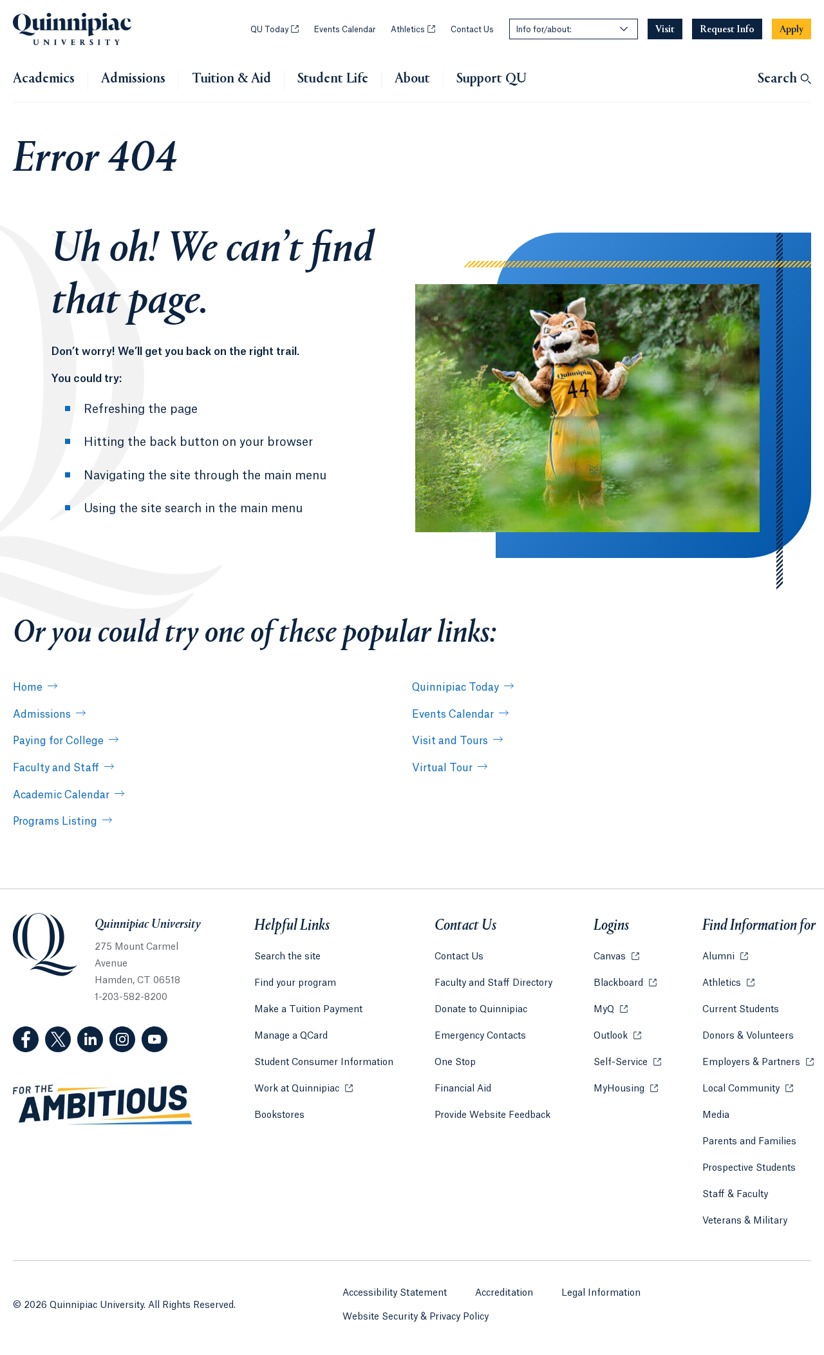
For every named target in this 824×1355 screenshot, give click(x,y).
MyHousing (626, 1088)
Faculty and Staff (56, 768)
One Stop (455, 1062)
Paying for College (58, 741)
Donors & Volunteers (748, 1036)
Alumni (725, 956)
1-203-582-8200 (131, 997)
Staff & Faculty (735, 1194)
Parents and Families (749, 1141)
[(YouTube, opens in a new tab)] (154, 1039)
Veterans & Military (744, 1220)
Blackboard (625, 983)
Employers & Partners (758, 1062)
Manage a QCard (291, 1036)
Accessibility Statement (394, 1293)
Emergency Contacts (480, 1036)
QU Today (274, 30)
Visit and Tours (450, 741)
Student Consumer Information (323, 1062)
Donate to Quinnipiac (481, 1009)
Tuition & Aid (231, 79)
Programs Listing (55, 821)
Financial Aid (463, 1088)
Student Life (332, 79)
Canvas (616, 956)
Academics (44, 79)
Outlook (617, 1036)
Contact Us (472, 30)
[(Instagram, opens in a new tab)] (122, 1039)
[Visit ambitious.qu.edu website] (103, 1105)
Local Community (747, 1088)
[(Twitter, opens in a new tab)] (58, 1039)
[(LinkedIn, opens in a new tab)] (90, 1039)
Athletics (413, 30)
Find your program (295, 983)
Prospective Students (749, 1168)
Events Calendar (344, 30)
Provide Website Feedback (492, 1115)
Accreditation (504, 1293)
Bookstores (279, 1115)
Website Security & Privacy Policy (415, 1316)
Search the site (287, 956)
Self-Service (627, 1062)
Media (715, 1115)
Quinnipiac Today (455, 687)
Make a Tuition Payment (308, 1009)
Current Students (740, 1009)
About (412, 79)
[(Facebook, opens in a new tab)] (26, 1039)
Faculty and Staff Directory (493, 983)
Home (27, 687)
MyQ (611, 1009)
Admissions (133, 79)
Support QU (491, 79)
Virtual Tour (442, 768)
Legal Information (601, 1293)
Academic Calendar (61, 795)
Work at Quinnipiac (303, 1088)
